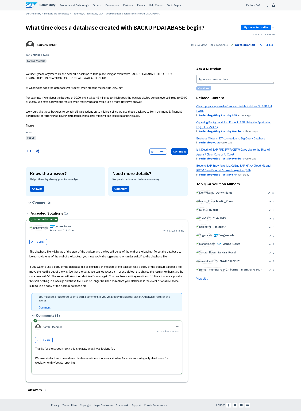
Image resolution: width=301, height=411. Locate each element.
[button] (260, 45)
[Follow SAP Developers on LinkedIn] (247, 405)
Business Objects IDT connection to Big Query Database (230, 138)
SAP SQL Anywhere (36, 61)
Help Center (156, 5)
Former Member (46, 45)
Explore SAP (253, 5)
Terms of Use (69, 405)
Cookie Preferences (155, 405)
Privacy (55, 405)
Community (47, 4)
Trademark (122, 405)
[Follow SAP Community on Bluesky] (235, 405)
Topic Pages (174, 5)
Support (136, 405)
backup (30, 138)
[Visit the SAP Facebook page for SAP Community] (228, 405)
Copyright (85, 405)
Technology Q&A (95, 14)
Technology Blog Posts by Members (221, 131)
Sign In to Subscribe (256, 27)
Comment (179, 151)
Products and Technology (74, 5)
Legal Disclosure (103, 405)
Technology (78, 14)
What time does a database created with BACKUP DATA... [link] (133, 14)
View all (201, 278)
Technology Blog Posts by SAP (218, 115)
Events (141, 5)
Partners (128, 5)
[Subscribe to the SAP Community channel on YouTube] (241, 405)
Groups (97, 5)
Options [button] (273, 27)
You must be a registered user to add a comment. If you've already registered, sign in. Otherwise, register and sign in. (104, 298)
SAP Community (33, 14)
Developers (112, 5)
